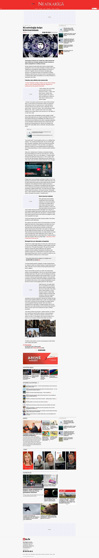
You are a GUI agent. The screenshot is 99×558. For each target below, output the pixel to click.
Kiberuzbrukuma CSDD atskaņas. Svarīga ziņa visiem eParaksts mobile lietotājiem (41, 132)
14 (36, 408)
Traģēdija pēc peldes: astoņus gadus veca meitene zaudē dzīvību (70, 34)
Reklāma (27, 554)
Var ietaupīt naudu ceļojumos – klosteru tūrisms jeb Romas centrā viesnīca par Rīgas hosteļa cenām (41, 386)
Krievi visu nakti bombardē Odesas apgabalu (35, 376)
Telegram (34, 347)
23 (50, 392)
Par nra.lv (24, 554)
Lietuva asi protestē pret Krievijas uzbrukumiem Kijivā (53, 376)
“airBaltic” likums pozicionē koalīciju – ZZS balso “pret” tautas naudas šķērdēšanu (46, 427)
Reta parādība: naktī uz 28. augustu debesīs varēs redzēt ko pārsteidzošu (50, 499)
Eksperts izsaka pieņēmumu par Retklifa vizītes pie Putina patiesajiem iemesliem (32, 491)
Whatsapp (40, 347)
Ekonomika (57, 8)
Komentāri (40, 8)
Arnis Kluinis (25, 32)
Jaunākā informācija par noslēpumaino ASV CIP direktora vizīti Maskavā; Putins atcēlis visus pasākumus (69, 41)
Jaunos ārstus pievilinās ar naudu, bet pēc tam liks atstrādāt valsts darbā (40, 404)
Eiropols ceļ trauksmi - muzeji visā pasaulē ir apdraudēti (68, 46)
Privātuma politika (33, 554)
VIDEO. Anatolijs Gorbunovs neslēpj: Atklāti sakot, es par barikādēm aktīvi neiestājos (41, 414)
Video (25, 449)
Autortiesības (43, 554)
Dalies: (36, 350)
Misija (29, 554)
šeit (39, 260)
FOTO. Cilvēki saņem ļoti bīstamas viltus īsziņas (50, 485)
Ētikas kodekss (47, 554)
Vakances (51, 554)
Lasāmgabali (48, 8)
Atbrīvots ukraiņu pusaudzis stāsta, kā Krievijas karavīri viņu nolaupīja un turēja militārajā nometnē (41, 396)
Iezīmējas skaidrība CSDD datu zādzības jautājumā (32, 434)
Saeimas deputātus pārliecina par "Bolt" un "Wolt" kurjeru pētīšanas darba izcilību (46, 438)
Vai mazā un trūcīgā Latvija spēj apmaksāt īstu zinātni (54, 427)
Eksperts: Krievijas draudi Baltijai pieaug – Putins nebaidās (38, 392)
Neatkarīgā (26, 25)
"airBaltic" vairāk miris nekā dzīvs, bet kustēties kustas (53, 438)
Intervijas (36, 8)
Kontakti (54, 554)
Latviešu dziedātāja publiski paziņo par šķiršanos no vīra (42, 135)
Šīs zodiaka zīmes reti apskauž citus (68, 51)
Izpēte (44, 8)
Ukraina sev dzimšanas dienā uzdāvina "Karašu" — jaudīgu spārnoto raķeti (40, 398)
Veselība (53, 8)
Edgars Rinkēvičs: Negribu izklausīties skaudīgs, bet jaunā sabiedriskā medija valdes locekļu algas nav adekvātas (41, 411)
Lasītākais (62, 26)
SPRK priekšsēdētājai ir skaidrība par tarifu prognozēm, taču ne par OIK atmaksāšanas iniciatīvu (40, 408)
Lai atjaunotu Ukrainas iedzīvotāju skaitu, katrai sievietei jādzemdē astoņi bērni (27, 377)
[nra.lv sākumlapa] (33, 3)
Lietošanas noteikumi (38, 554)
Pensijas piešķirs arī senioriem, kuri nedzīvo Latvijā (36, 401)
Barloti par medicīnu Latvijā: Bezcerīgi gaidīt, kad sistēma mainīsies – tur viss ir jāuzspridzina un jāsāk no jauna (41, 389)
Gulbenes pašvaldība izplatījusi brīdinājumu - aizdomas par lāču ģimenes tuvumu (49, 517)
